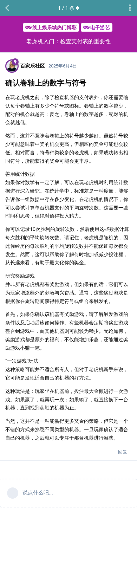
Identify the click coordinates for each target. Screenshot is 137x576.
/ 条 (66, 8)
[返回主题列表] (7, 8)
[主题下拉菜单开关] (130, 8)
